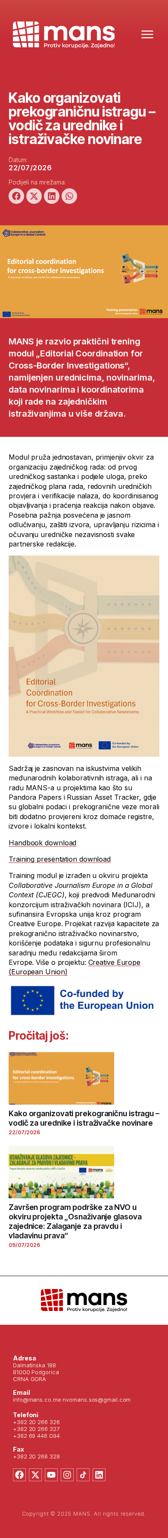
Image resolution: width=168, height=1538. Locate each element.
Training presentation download (60, 859)
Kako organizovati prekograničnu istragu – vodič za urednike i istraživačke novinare (84, 1118)
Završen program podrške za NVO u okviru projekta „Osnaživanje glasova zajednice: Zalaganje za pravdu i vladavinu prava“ (75, 1221)
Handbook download (42, 842)
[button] (16, 196)
